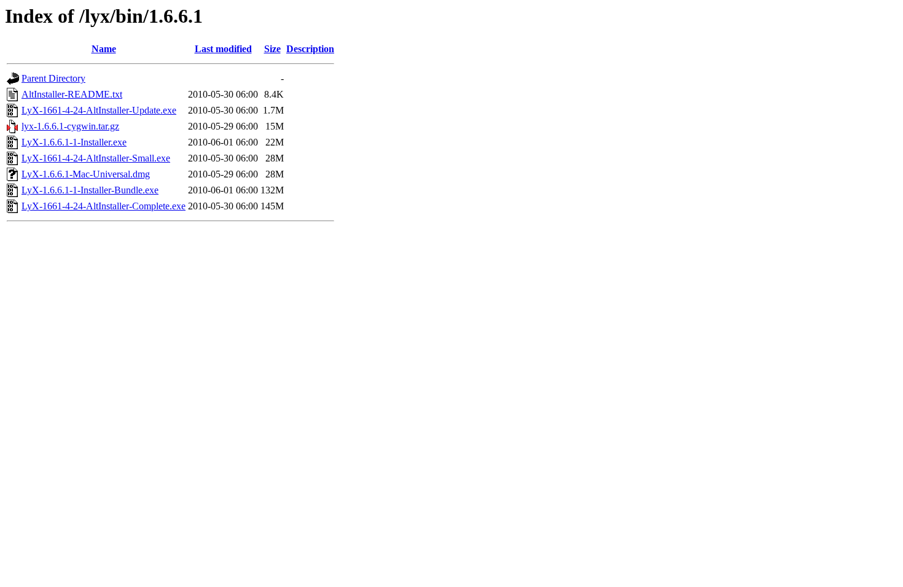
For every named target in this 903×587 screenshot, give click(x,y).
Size (272, 49)
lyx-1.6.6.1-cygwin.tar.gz (70, 126)
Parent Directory (53, 78)
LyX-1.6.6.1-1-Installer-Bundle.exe (90, 190)
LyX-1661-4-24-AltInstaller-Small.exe (96, 158)
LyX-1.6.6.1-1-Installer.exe (74, 142)
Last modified (223, 49)
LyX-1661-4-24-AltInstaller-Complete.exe (104, 206)
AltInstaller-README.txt (72, 94)
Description (310, 49)
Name (104, 49)
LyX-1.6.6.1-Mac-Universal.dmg (86, 174)
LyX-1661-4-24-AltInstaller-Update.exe (99, 110)
